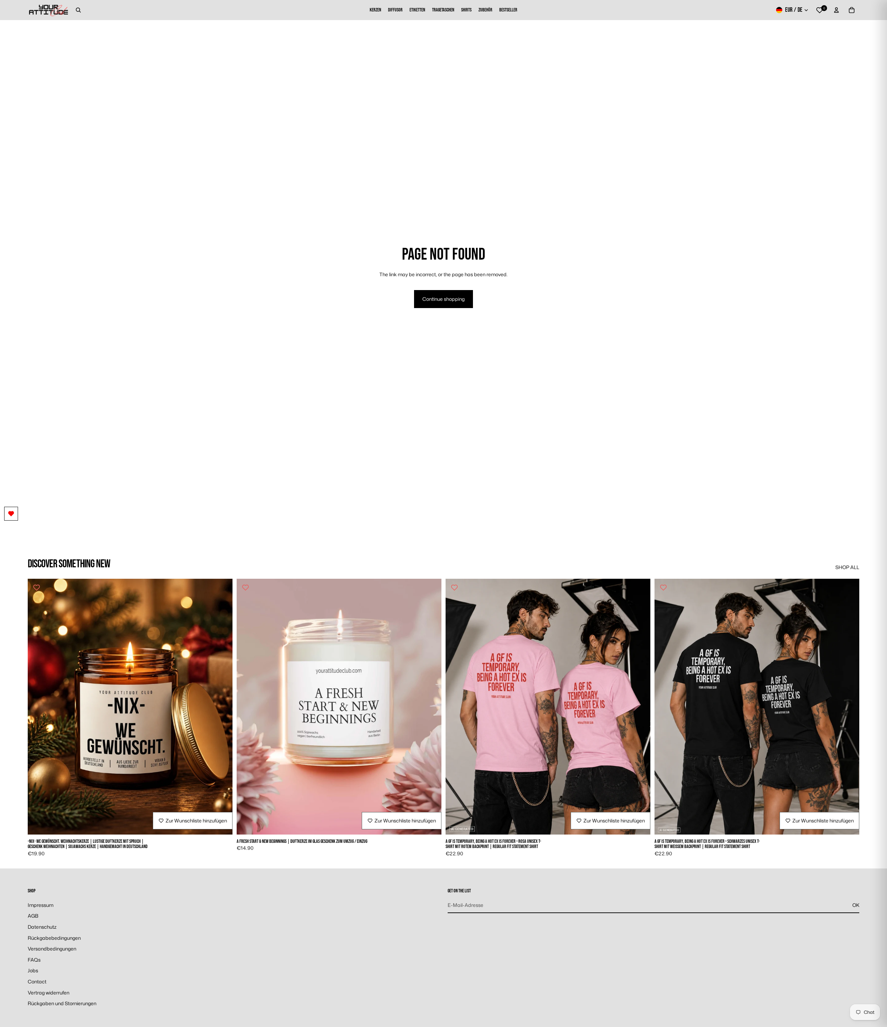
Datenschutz (42, 927)
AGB (33, 916)
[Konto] (836, 10)
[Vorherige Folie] (38, 706)
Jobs (33, 970)
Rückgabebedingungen (54, 938)
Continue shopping (443, 299)
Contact (37, 981)
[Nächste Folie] (222, 706)
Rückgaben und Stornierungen (62, 1003)
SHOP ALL (847, 567)
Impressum (40, 905)
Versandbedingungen (52, 948)
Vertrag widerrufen (48, 992)
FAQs (34, 959)
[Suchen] (78, 10)
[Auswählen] (222, 824)
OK (855, 905)
